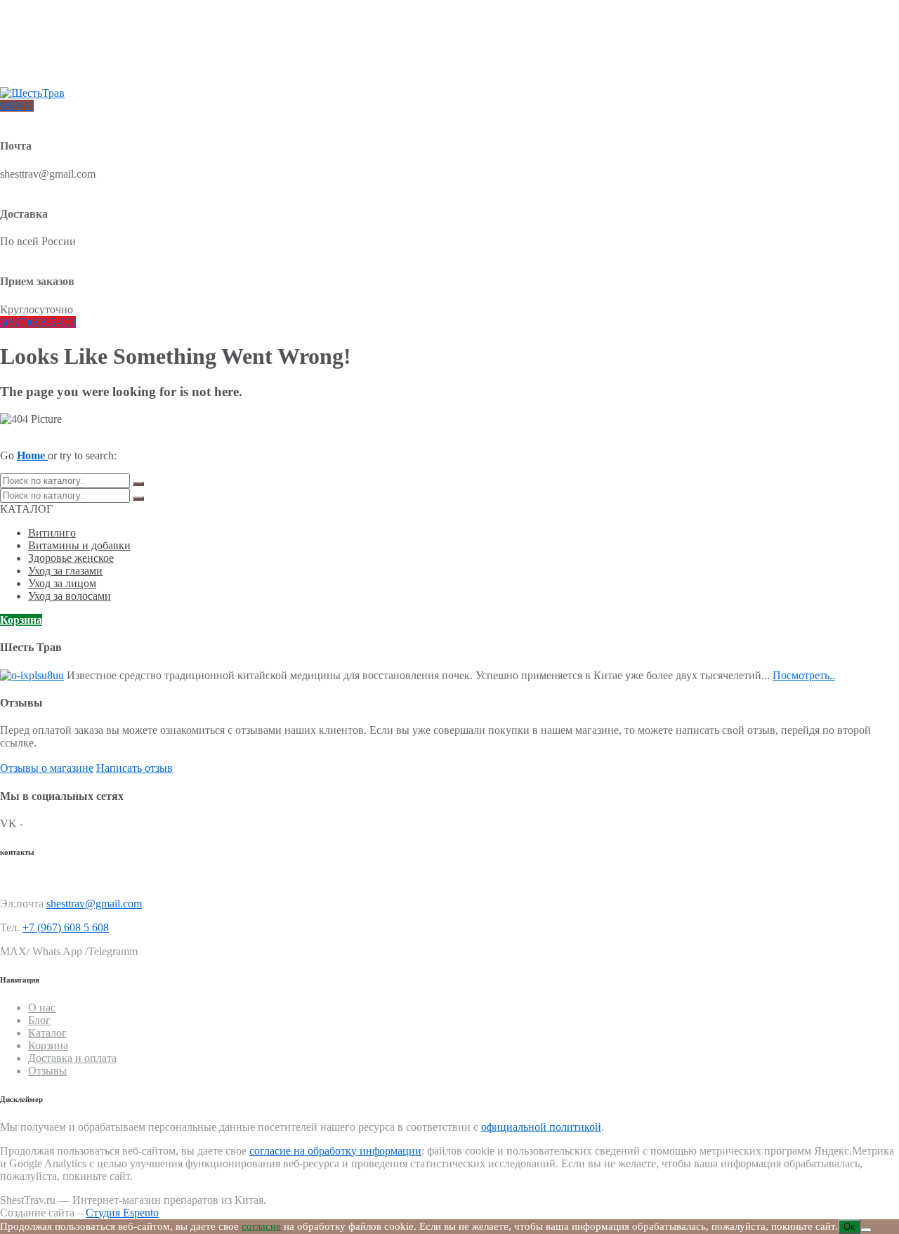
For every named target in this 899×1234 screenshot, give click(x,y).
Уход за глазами (65, 571)
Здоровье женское (71, 558)
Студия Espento (122, 1213)
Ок (849, 1226)
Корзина (21, 620)
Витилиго (52, 533)
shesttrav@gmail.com (94, 904)
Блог (38, 49)
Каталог (47, 1033)
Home (32, 455)
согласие (261, 1226)
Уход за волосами (69, 596)
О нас (40, 26)
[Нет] (866, 1230)
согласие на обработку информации (335, 1151)
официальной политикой (541, 1127)
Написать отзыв (134, 768)
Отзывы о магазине (46, 768)
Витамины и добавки (79, 545)
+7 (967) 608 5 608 (65, 927)
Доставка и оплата (67, 37)
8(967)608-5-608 (38, 322)
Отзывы (44, 71)
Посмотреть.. (804, 675)
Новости (46, 60)
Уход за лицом (62, 583)
